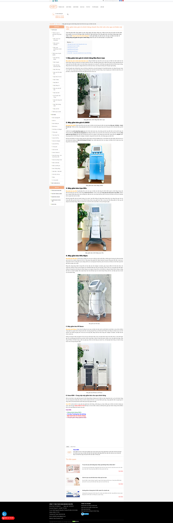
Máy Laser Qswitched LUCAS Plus (57, 49)
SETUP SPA (54, 204)
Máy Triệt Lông (56, 69)
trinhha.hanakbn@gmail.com (111, 0)
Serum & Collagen (56, 140)
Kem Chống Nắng (56, 168)
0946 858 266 (61, 514)
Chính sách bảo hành (85, 509)
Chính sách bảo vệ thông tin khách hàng (90, 511)
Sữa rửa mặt (55, 149)
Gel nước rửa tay (56, 174)
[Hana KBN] (69, 454)
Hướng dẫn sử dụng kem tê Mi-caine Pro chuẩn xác (95, 490)
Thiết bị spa (54, 29)
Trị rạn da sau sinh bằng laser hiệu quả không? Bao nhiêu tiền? (98, 464)
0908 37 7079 (56, 512)
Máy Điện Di (56, 82)
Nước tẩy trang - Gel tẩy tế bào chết (56, 156)
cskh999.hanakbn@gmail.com (59, 516)
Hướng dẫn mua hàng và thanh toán (89, 505)
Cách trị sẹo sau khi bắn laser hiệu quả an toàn (94, 477)
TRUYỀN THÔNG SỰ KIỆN (57, 193)
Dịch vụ (82, 6)
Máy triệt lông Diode (56, 58)
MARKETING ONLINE (56, 196)
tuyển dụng (95, 6)
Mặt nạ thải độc (55, 162)
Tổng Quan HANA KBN (56, 190)
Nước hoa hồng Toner (57, 159)
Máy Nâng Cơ (56, 85)
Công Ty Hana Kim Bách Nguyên (80, 36)
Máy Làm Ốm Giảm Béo (57, 73)
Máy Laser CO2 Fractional (56, 39)
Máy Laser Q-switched (56, 44)
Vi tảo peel (54, 146)
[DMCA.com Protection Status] (75, 521)
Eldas (53, 177)
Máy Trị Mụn (56, 79)
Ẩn (72, 42)
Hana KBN (76, 449)
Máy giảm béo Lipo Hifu (71, 191)
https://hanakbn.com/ (58, 518)
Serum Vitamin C (56, 152)
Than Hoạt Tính (55, 135)
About (68, 446)
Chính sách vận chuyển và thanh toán (89, 507)
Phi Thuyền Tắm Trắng (56, 96)
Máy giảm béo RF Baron (71, 329)
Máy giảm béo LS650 (71, 125)
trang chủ (61, 6)
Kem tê (53, 120)
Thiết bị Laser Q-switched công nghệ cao (56, 34)
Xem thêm (121, 471)
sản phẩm (75, 6)
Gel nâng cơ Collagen (57, 129)
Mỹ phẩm (54, 114)
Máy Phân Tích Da (57, 76)
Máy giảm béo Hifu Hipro (71, 258)
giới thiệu (68, 6)
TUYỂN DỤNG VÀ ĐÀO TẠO (56, 201)
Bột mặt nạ (54, 126)
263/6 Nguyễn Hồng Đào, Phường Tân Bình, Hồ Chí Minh (65, 510)
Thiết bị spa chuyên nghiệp (56, 54)
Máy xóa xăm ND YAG (57, 89)
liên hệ (102, 6)
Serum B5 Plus (55, 143)
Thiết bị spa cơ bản (56, 111)
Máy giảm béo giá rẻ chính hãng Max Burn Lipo (77, 60)
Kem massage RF (56, 117)
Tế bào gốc (54, 132)
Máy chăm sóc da (56, 183)
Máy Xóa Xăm (56, 92)
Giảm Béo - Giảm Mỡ (56, 171)
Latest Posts (72, 446)
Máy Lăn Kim (56, 108)
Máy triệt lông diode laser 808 (56, 65)
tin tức (88, 6)
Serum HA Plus (55, 138)
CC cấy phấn (55, 180)
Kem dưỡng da (55, 123)
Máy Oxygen (56, 62)
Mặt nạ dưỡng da (56, 165)
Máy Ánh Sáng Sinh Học (57, 100)
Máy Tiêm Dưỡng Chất (57, 105)
